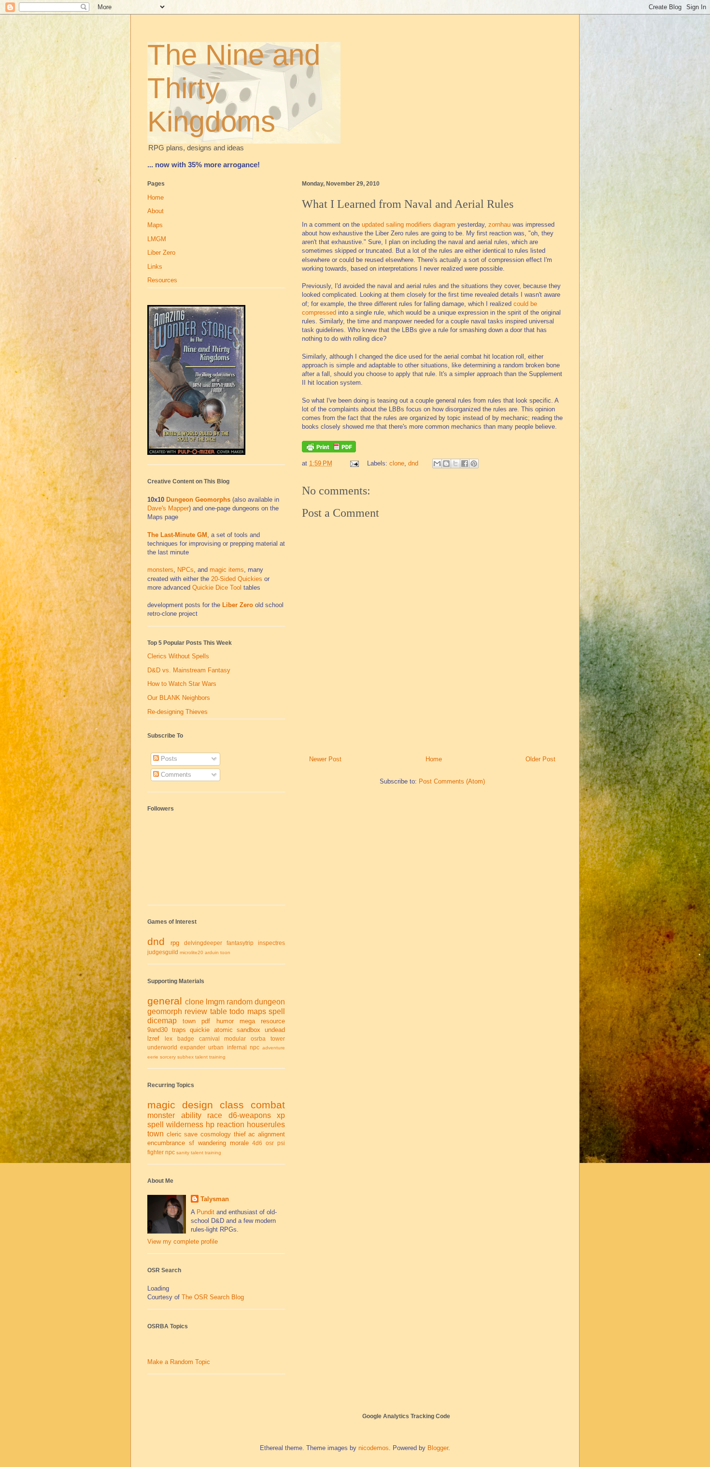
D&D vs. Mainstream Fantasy (188, 670)
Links (154, 266)
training (217, 1057)
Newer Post (325, 759)
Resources (162, 280)
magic (161, 1104)
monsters (160, 569)
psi (281, 1143)
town (189, 1021)
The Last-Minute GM (177, 534)
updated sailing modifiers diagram (408, 224)
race (214, 1115)
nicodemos (373, 1448)
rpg (174, 942)
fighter (155, 1152)
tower (277, 1038)
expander (192, 1047)
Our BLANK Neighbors (178, 697)
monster (161, 1115)
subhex (185, 1057)
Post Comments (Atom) (452, 781)
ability (191, 1115)
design (197, 1104)
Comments (175, 774)
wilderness (184, 1124)
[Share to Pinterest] (474, 463)
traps (179, 1029)
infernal (237, 1047)
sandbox (248, 1029)
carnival (209, 1038)
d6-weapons (249, 1115)
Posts (168, 758)
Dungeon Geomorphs (198, 499)
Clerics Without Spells (178, 656)
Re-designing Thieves (177, 711)
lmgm (215, 1002)
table (218, 1011)
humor (225, 1021)
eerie (152, 1057)
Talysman (214, 1199)
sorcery (168, 1057)
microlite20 (191, 952)
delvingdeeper (203, 943)
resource (273, 1021)
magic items (227, 569)
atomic (223, 1029)
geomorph (164, 1011)
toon (225, 952)
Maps (155, 225)
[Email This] (437, 463)
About (155, 211)
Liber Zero (161, 252)
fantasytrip (240, 943)
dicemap (162, 1021)
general (164, 1000)
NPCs (185, 569)
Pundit (205, 1212)
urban (216, 1047)
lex (168, 1038)
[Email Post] (354, 463)
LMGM (156, 239)
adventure (273, 1047)
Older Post (540, 759)
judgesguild (162, 952)
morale (239, 1143)
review (196, 1011)
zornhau (499, 224)
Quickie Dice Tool (216, 587)
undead (275, 1029)
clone (396, 463)
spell (277, 1011)
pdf (205, 1021)
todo (236, 1011)
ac (251, 1134)
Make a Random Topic (178, 1361)
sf (191, 1143)
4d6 (257, 1143)
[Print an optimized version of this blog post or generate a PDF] (329, 450)
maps (256, 1011)
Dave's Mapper (168, 508)
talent (201, 1057)
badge (185, 1038)
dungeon (270, 1002)
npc (254, 1047)
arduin (212, 952)
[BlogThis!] (446, 463)
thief (240, 1134)
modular (235, 1038)
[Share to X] (455, 463)
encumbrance (166, 1143)
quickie (200, 1029)
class (232, 1104)
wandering (212, 1143)
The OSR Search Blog (213, 1297)
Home (434, 759)
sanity (182, 1152)
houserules (266, 1124)
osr (270, 1143)
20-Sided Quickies (236, 578)
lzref (153, 1038)
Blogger (437, 1448)
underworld (162, 1047)
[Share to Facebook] (464, 463)
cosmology (215, 1134)
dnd (413, 463)
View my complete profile (182, 1241)
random (240, 1002)
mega (247, 1021)
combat (268, 1104)
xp (281, 1115)
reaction (230, 1124)
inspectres (271, 943)
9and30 (157, 1029)
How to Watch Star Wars (181, 683)
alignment (271, 1134)
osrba (258, 1038)
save (191, 1134)
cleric (174, 1134)
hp (210, 1124)
